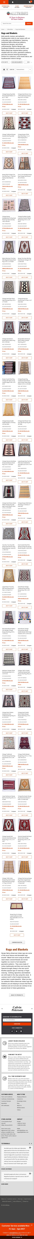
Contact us (25, 1201)
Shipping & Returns (21, 1097)
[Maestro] (28, 1214)
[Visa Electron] (24, 1214)
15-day (17, 7)
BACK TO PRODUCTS (17, 995)
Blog (18, 1103)
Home (2, 29)
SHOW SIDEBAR (16, 1237)
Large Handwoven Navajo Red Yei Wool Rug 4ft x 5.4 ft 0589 (8, 798)
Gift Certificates (5, 1105)
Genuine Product (28, 7)
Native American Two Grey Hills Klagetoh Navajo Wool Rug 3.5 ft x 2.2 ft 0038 (9, 260)
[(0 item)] (30, 2)
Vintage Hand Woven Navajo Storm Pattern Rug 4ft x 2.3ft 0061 (8, 340)
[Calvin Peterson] (17, 1008)
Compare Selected (17, 942)
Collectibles (10, 29)
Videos (19, 1110)
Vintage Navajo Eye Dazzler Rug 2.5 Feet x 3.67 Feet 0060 (25, 300)
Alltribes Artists (21, 1107)
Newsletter (4, 1103)
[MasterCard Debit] (18, 1214)
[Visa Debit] (14, 1214)
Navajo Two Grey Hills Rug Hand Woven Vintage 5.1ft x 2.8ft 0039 (24, 260)
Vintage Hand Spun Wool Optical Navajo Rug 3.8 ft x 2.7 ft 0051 (8, 300)
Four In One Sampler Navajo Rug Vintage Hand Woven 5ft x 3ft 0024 (25, 176)
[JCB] (3, 1217)
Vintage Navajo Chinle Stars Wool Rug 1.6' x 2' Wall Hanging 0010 (24, 136)
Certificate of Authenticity (7, 1099)
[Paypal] (4, 1214)
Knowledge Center (21, 1101)
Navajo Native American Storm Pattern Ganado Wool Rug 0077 (24, 340)
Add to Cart (9, 113)
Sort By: (12, 69)
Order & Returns (17, 1201)
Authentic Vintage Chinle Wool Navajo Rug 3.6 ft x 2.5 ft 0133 (8, 672)
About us (3, 1199)
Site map (20, 1199)
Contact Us (20, 1099)
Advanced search (6, 1201)
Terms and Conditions (6, 1097)
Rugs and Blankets (20, 29)
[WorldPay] (11, 1214)
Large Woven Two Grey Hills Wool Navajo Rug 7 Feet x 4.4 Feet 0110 (8, 588)
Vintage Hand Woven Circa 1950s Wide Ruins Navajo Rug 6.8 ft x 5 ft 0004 (24, 96)
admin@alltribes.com (15, 1232)
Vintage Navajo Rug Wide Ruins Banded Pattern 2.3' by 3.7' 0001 (8, 96)
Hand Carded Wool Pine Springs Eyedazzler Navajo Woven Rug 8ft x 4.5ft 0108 (24, 546)
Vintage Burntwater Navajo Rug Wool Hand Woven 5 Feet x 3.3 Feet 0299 (24, 798)
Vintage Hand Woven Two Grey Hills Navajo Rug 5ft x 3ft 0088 (24, 422)
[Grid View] (4, 69)
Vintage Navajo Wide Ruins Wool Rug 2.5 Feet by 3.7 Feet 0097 (25, 504)
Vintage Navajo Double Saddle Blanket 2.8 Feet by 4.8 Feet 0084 (8, 422)
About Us (19, 1105)
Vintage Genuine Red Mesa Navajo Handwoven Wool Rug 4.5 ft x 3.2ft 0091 (9, 463)
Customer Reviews (6, 1101)
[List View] (7, 69)
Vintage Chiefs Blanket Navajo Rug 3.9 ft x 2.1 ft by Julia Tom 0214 (24, 756)
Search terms (27, 1199)
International (5, 7)
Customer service (11, 1199)
